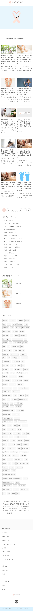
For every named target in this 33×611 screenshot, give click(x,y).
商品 (15, 425)
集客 (12, 369)
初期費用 (21, 376)
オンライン (17, 418)
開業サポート (5, 540)
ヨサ (4, 429)
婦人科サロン (23, 335)
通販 (16, 421)
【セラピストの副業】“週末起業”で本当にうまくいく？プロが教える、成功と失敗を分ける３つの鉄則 (24, 59)
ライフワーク (6, 470)
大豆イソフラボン (7, 350)
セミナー (5, 436)
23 (29, 210)
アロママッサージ (7, 388)
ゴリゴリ (27, 440)
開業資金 (13, 373)
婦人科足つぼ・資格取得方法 (11, 235)
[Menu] (30, 3)
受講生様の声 (5, 570)
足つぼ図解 (18, 406)
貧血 (4, 357)
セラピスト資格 (14, 452)
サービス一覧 (5, 536)
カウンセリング (24, 489)
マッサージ (24, 373)
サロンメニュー (17, 433)
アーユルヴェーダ (12, 448)
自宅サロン (5, 327)
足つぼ (14, 324)
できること (21, 395)
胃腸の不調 (5, 354)
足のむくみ (5, 440)
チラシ (26, 388)
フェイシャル (12, 444)
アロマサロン (25, 444)
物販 (4, 425)
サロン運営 (23, 455)
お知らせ (4, 585)
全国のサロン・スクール (8, 544)
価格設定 (21, 388)
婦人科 (16, 335)
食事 (9, 493)
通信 (23, 365)
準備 (24, 433)
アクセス (18, 327)
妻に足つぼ (5, 452)
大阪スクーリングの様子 (10, 256)
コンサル (10, 425)
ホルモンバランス (7, 489)
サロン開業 (15, 331)
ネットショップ (22, 421)
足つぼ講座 (5, 406)
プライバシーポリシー (18, 339)
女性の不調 (21, 350)
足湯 (27, 395)
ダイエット (10, 459)
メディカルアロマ (12, 429)
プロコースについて (9, 259)
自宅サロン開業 (20, 410)
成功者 (11, 436)
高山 (9, 346)
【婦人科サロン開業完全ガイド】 (13, 223)
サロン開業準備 (25, 327)
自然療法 (27, 320)
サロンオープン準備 (17, 380)
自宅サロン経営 (16, 414)
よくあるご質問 (6, 551)
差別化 (12, 327)
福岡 (22, 346)
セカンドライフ (6, 455)
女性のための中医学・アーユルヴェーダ (14, 238)
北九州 (25, 459)
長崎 (10, 463)
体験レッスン (16, 455)
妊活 (18, 357)
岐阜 (4, 346)
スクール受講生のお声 (10, 253)
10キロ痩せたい (18, 459)
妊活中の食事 (24, 357)
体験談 (25, 324)
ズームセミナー (16, 391)
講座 (4, 399)
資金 (9, 399)
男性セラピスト (25, 448)
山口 (14, 463)
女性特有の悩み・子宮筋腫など (12, 247)
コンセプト (5, 532)
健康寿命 (14, 470)
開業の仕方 (20, 384)
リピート (5, 467)
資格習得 (26, 380)
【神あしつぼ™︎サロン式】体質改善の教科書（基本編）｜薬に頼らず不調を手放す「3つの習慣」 (24, 153)
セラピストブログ (8, 267)
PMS (4, 459)
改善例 (4, 574)
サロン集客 (5, 335)
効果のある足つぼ (23, 399)
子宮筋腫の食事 (15, 346)
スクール (22, 331)
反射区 (4, 444)
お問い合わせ (5, 555)
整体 (19, 448)
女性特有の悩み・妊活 (10, 250)
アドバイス (16, 489)
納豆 (19, 365)
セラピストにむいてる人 (22, 463)
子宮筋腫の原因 (16, 361)
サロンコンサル (6, 331)
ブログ (19, 429)
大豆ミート (23, 354)
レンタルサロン (6, 380)
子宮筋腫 (20, 324)
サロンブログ (13, 384)
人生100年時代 (19, 467)
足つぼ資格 (14, 399)
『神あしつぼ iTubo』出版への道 (12, 226)
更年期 (15, 350)
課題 (28, 433)
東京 (16, 403)
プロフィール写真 (7, 433)
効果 (12, 403)
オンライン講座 (22, 436)
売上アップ (24, 425)
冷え (4, 493)
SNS (16, 436)
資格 (4, 324)
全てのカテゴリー (8, 220)
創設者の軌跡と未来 (9, 229)
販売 (19, 425)
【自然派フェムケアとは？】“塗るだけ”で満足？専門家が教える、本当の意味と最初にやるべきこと (8, 59)
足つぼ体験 (13, 365)
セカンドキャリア (24, 452)
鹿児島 (4, 463)
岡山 (18, 493)
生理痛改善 (20, 320)
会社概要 (4, 548)
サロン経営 (5, 373)
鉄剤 (9, 357)
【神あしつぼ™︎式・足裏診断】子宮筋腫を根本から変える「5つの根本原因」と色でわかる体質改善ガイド (24, 186)
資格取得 (12, 467)
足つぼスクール (6, 339)
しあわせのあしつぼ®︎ (8, 482)
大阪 (12, 335)
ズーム (15, 395)
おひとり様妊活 (17, 342)
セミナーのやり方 (7, 395)
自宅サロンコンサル (7, 421)
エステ (15, 388)
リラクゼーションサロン (8, 410)
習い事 (9, 324)
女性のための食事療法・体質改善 (13, 241)
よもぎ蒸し (5, 403)
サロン (15, 485)
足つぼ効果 (13, 440)
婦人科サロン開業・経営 (10, 232)
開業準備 (26, 369)
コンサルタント (18, 369)
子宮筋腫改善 (13, 320)
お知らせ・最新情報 (9, 261)
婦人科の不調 (22, 485)
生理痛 (18, 444)
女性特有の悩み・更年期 (10, 244)
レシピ (20, 403)
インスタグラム (6, 391)
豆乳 (23, 361)
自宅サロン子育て (7, 485)
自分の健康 (5, 365)
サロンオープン (13, 376)
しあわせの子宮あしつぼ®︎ (9, 474)
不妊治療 (5, 342)
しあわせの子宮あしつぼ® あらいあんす (12, 478)
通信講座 (5, 384)
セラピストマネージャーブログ (12, 264)
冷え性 (12, 406)
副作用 (13, 357)
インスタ (17, 482)
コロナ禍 (5, 376)
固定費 (18, 373)
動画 (4, 448)
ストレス (26, 478)
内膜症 (13, 493)
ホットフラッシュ (15, 354)
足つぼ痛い (20, 440)
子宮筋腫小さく (6, 361)
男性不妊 (25, 342)
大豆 (11, 342)
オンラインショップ (7, 418)
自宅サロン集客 (6, 414)
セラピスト (5, 369)
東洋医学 (5, 320)
